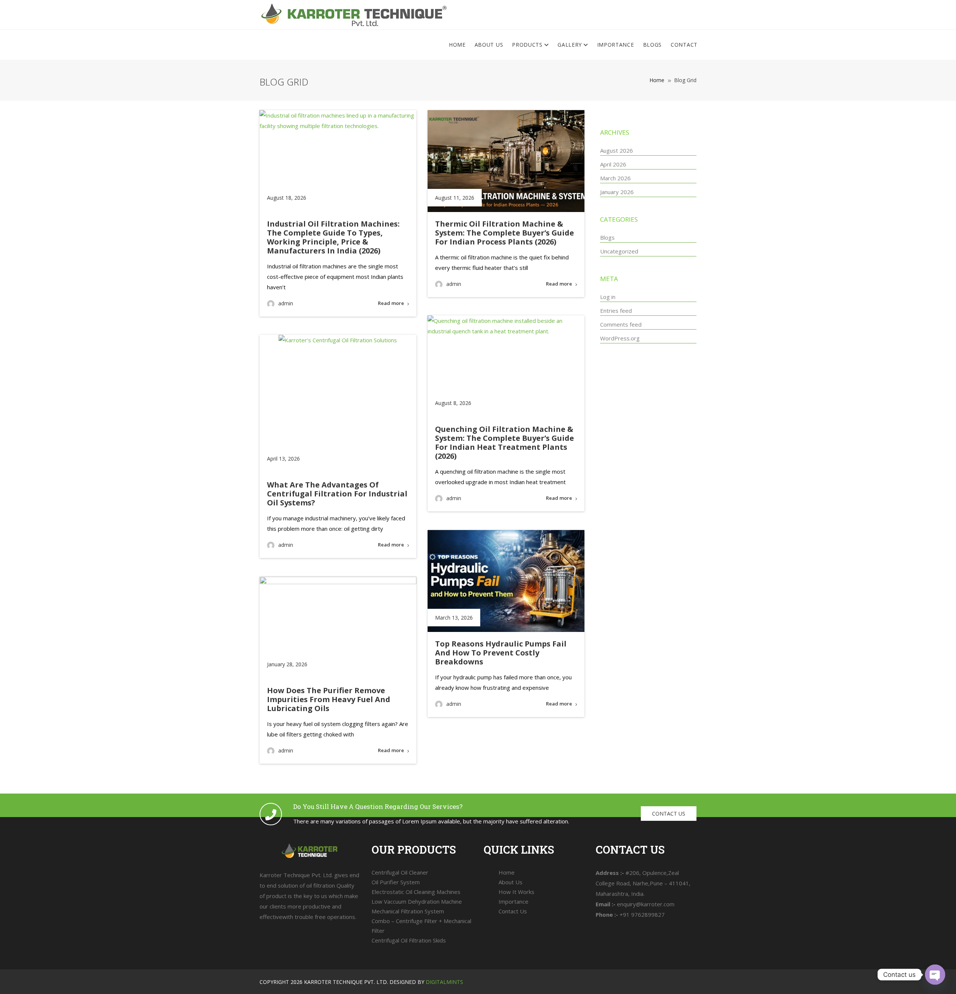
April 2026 (613, 164)
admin (285, 303)
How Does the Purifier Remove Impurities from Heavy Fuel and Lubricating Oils (328, 699)
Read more (391, 303)
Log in (607, 296)
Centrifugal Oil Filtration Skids (409, 940)
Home (457, 44)
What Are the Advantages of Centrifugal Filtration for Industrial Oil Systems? (337, 494)
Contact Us (513, 911)
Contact (684, 44)
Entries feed (616, 310)
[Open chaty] (935, 975)
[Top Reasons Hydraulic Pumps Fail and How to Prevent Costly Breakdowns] (506, 581)
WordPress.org (620, 338)
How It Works (516, 891)
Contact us (668, 813)
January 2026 (617, 192)
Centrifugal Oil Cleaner (400, 872)
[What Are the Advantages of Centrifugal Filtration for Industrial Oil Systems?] (338, 404)
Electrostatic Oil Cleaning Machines (416, 891)
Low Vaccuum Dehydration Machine (417, 901)
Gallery (571, 44)
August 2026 (616, 150)
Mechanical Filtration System (408, 911)
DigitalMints (444, 981)
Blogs (652, 44)
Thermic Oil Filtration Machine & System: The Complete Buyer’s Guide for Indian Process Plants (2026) (504, 233)
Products (528, 44)
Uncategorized (619, 251)
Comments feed (621, 324)
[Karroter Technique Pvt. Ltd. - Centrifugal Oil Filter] (353, 15)
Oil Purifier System (396, 882)
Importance (615, 44)
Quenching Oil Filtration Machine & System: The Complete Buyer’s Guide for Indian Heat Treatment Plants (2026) (504, 442)
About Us (489, 44)
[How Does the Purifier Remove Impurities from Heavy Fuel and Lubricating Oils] (338, 628)
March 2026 (615, 178)
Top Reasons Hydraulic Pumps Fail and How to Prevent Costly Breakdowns (501, 653)
